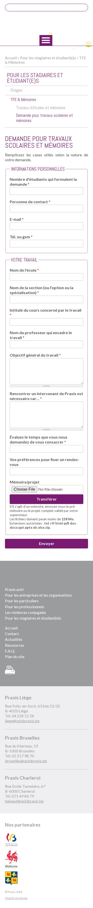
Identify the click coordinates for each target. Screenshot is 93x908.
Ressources (14, 645)
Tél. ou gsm (21, 236)
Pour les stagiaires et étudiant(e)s (48, 58)
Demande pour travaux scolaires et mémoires (44, 118)
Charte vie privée (16, 898)
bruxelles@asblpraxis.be (26, 760)
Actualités (13, 639)
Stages (16, 90)
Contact (12, 633)
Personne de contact (30, 201)
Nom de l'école (24, 270)
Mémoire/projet (24, 482)
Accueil (11, 58)
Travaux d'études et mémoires (40, 107)
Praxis (46, 23)
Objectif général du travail (35, 355)
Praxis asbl (14, 589)
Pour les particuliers (22, 600)
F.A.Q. (10, 650)
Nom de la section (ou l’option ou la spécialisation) (41, 290)
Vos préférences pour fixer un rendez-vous (44, 462)
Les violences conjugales (25, 612)
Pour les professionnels (24, 606)
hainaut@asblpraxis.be (24, 801)
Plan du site (14, 656)
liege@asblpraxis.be (22, 720)
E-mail (17, 219)
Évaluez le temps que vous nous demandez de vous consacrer (38, 439)
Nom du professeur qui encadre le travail (41, 335)
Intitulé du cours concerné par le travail (45, 312)
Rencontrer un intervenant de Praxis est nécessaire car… (46, 396)
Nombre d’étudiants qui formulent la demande (43, 181)
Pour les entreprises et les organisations (38, 595)
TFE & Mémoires (23, 99)
